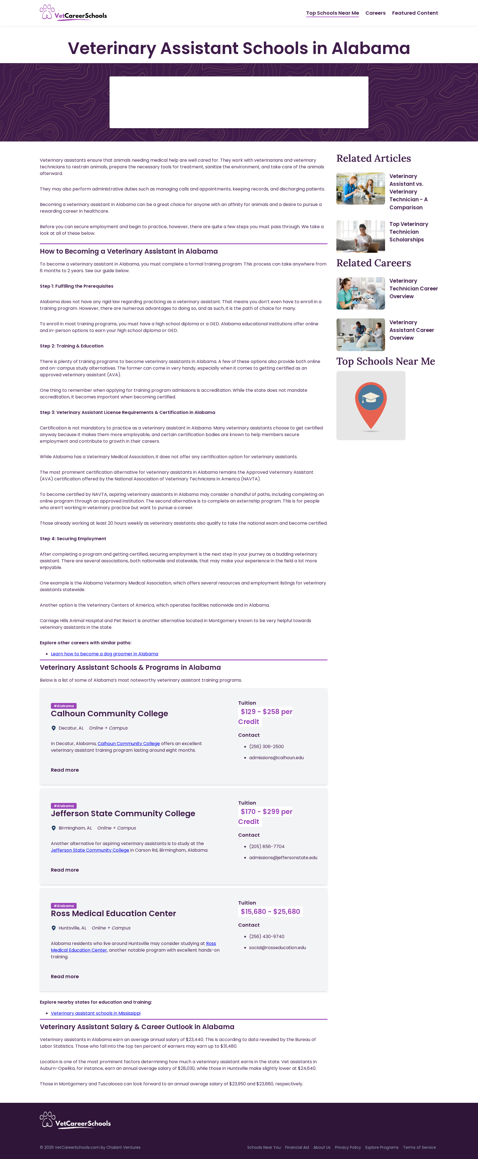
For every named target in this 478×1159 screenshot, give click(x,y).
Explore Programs (382, 1147)
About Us (322, 1147)
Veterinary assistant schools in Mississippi (96, 1013)
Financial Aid (297, 1147)
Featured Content (415, 12)
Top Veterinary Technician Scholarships (408, 231)
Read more (65, 769)
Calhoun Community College (129, 743)
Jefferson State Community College (90, 850)
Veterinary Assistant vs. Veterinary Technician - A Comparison (408, 191)
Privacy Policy (348, 1147)
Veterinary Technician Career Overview (413, 288)
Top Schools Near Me (332, 12)
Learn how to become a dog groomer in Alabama (104, 654)
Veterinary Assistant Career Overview (411, 329)
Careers (375, 12)
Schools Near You (264, 1147)
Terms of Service (419, 1147)
